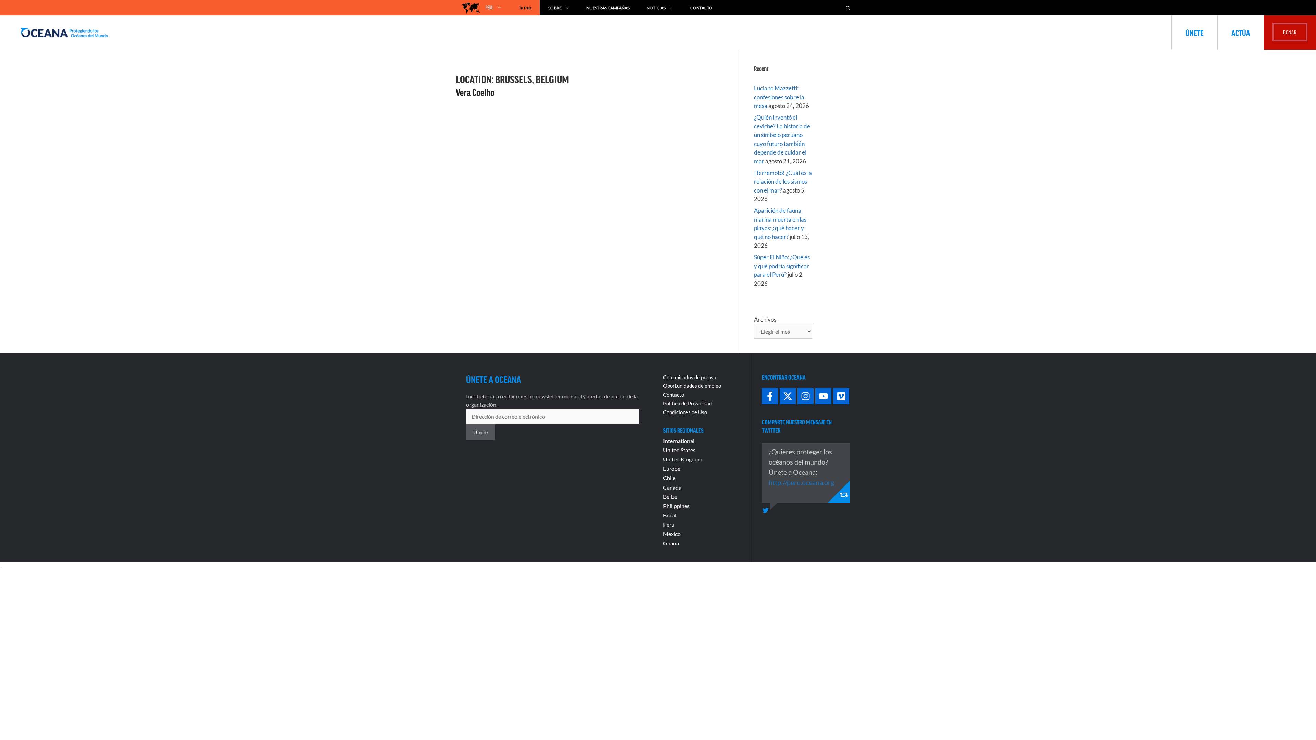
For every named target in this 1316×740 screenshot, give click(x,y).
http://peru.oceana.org (801, 482)
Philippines (676, 506)
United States (679, 450)
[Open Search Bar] (847, 7)
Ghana (671, 543)
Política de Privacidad (687, 403)
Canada (672, 487)
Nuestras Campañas (608, 7)
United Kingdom (682, 459)
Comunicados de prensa (689, 377)
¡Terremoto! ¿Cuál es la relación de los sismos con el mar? (783, 181)
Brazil (670, 515)
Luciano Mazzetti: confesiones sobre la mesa (779, 97)
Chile (669, 477)
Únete (1194, 32)
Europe (671, 468)
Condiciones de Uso (685, 412)
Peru (668, 524)
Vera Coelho (475, 92)
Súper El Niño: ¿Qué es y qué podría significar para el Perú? (782, 266)
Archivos (765, 319)
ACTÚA (1240, 32)
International (678, 440)
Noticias (656, 7)
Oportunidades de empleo (692, 386)
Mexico (672, 534)
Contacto (701, 7)
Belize (670, 496)
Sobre (555, 7)
